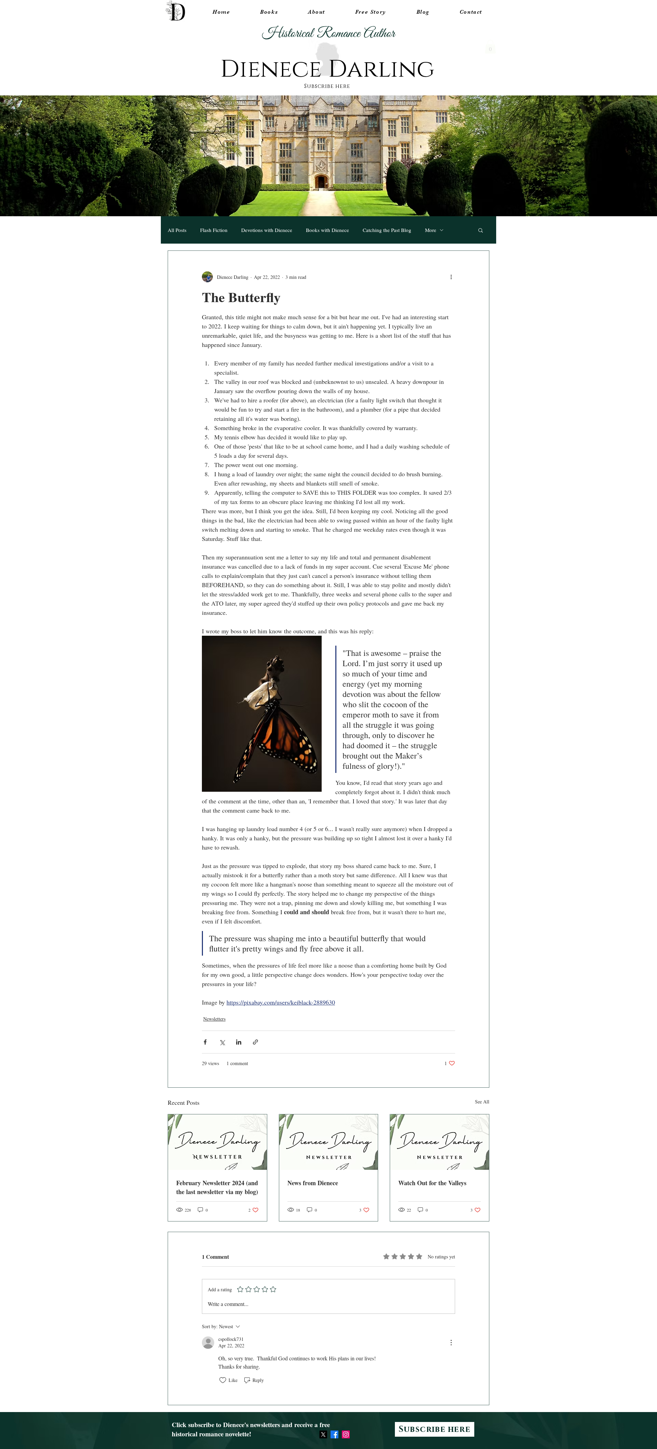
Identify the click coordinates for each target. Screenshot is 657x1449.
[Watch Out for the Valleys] (439, 1142)
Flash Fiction (214, 230)
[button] (490, 47)
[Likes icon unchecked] (222, 1380)
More (430, 230)
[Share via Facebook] (205, 1042)
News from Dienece (312, 1182)
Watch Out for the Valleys (432, 1182)
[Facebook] (334, 1434)
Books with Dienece (327, 230)
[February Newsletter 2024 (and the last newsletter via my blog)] (217, 1142)
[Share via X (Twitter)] (222, 1042)
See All (482, 1101)
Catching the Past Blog (387, 230)
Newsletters (214, 1018)
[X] (323, 1434)
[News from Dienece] (328, 1142)
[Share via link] (255, 1042)
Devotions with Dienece (266, 230)
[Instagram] (346, 1434)
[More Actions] (451, 1342)
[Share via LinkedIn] (238, 1042)
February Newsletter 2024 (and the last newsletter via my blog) (217, 1187)
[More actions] (451, 277)
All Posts (177, 230)
